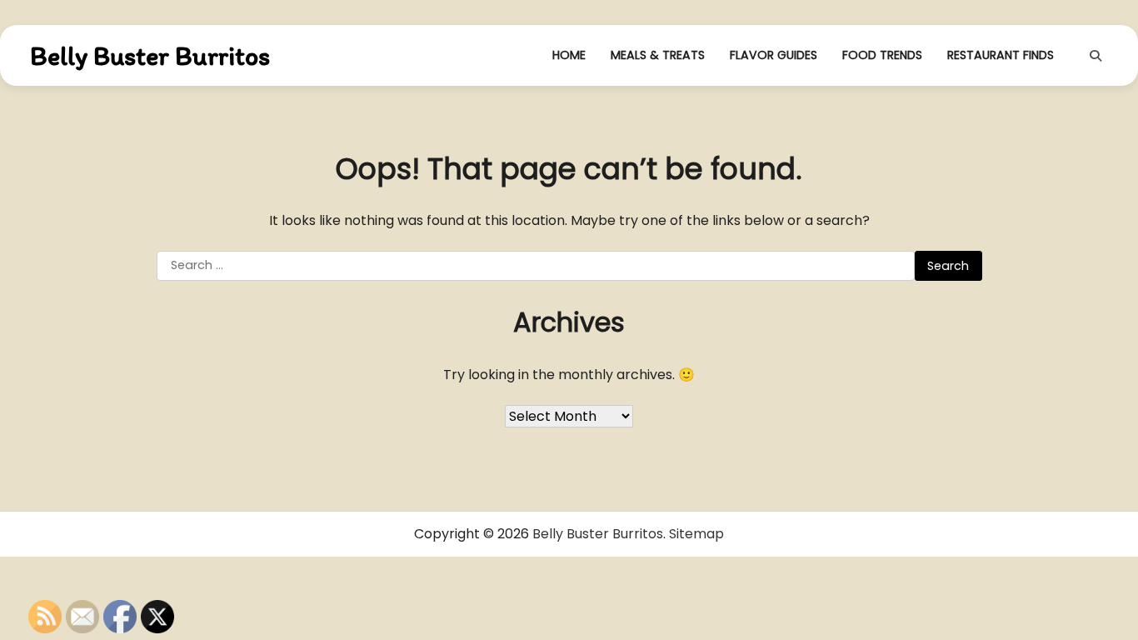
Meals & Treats (658, 55)
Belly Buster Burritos (150, 56)
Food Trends (882, 55)
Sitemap (696, 533)
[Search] (1095, 55)
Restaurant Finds (1000, 55)
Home (569, 55)
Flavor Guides (773, 55)
